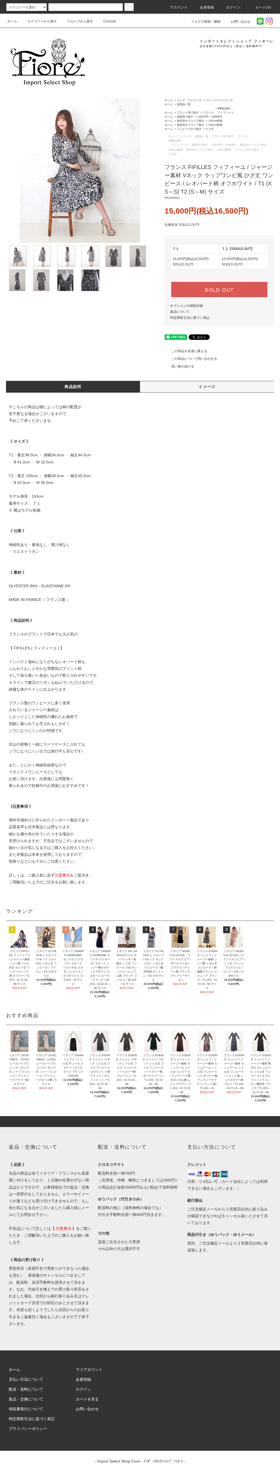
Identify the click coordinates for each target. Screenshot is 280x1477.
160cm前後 (215, 124)
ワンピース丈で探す (189, 128)
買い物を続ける (182, 366)
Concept (109, 21)
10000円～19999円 (209, 116)
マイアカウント (89, 1369)
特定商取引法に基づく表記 (189, 318)
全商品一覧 (184, 104)
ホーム (12, 21)
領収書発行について (26, 1409)
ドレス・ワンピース (189, 100)
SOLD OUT (219, 289)
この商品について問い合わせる (194, 359)
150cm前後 (215, 120)
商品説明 (73, 386)
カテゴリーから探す (42, 21)
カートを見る (87, 1399)
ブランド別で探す (188, 112)
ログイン (233, 7)
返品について (180, 312)
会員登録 (207, 7)
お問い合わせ (240, 22)
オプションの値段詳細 (186, 306)
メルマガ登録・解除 (206, 22)
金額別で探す (185, 116)
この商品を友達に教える (189, 351)
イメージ (207, 386)
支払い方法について (26, 1379)
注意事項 (62, 875)
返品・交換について (26, 1399)
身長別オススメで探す (190, 120)
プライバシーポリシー (28, 1428)
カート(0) (263, 7)
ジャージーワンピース (219, 100)
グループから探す (80, 21)
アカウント (179, 7)
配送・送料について (26, 1389)
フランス (208, 112)
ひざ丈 (210, 128)
